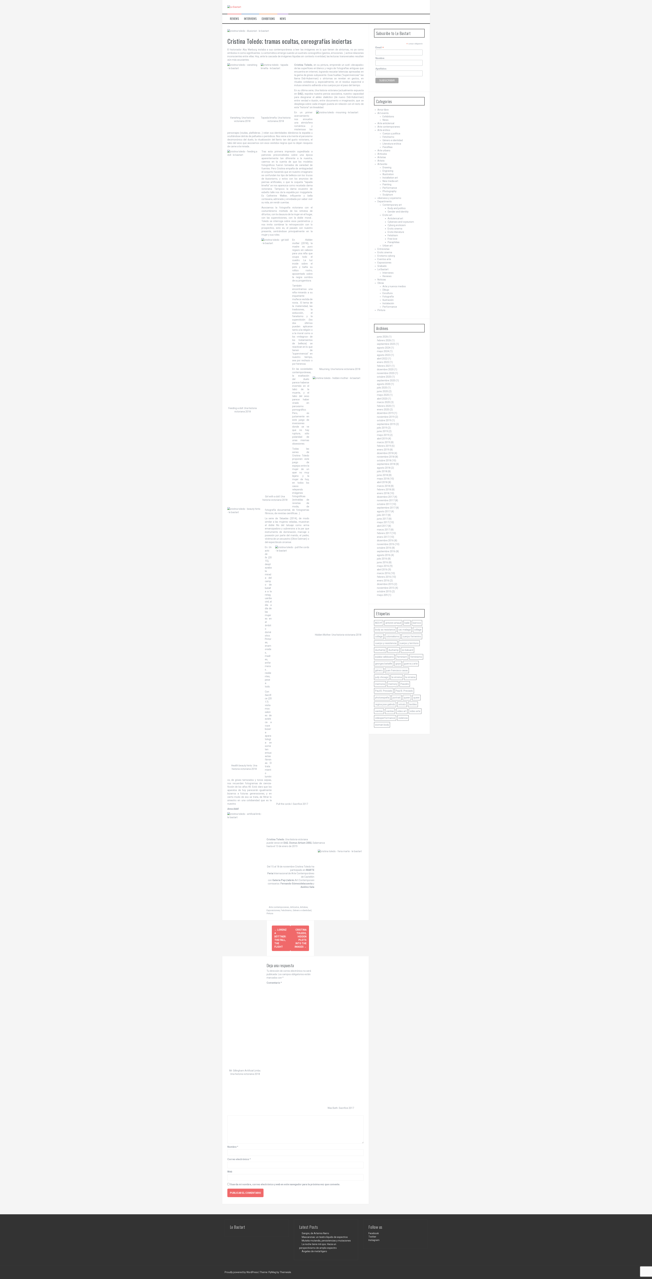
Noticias (381, 279)
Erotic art (387, 215)
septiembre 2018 (386, 464)
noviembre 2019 (385, 416)
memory (392, 684)
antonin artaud (393, 622)
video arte (415, 711)
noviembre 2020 (385, 373)
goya (398, 663)
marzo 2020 (383, 402)
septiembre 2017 (386, 507)
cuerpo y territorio (409, 643)
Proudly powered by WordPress (242, 1272)
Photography (389, 191)
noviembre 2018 (385, 456)
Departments (384, 201)
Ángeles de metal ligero (314, 1251)
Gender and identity (398, 211)
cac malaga (404, 629)
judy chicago (381, 677)
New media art (390, 181)
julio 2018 (382, 471)
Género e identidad (302, 910)
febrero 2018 (384, 489)
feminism (402, 656)
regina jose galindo (385, 704)
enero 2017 (383, 537)
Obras (380, 283)
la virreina (397, 677)
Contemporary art (392, 204)
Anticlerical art (395, 218)
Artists (381, 160)
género (379, 670)
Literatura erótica (392, 143)
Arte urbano (383, 150)
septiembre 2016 (386, 551)
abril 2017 (382, 526)
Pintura (270, 913)
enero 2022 (383, 362)
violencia (403, 718)
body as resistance (385, 629)
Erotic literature (396, 232)
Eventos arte (384, 259)
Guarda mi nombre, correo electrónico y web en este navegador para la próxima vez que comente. (285, 1184)
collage (418, 629)
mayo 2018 (383, 478)
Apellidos (380, 68)
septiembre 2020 (386, 380)
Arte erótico (383, 130)
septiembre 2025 (386, 344)
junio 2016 (382, 562)
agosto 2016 (383, 555)
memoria (380, 684)
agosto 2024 (383, 347)
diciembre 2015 (385, 584)
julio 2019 (382, 427)
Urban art (388, 245)
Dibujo (386, 289)
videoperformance (385, 718)
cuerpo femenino (412, 636)
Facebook (373, 1233)
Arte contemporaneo (279, 907)
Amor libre (383, 109)
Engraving (388, 171)
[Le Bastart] (234, 6)
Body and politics (397, 208)
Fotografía (388, 296)
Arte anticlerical (385, 123)
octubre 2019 (384, 420)
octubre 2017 (384, 504)
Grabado (382, 266)
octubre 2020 (384, 376)
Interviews (250, 19)
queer (407, 697)
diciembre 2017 (385, 496)
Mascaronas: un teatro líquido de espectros (325, 1237)
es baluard (407, 650)
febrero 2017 (384, 533)
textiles (413, 704)
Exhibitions (268, 19)
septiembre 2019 (386, 424)
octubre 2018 (384, 460)
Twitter (372, 1236)
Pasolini (405, 684)
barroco (417, 622)
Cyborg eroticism (397, 225)
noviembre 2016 (385, 544)
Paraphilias (394, 242)
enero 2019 (383, 449)
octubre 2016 (384, 547)
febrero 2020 (384, 406)
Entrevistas (383, 249)
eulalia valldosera (384, 656)
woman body (382, 724)
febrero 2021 (384, 366)
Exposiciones (273, 910)
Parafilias (388, 147)
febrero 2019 (384, 446)
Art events (383, 113)
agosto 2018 (383, 467)
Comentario (274, 982)
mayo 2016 (383, 566)
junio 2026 (382, 336)
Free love (392, 238)
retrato (402, 704)
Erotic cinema (395, 228)
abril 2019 (382, 438)
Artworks (382, 164)
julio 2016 (382, 558)
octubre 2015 (384, 591)
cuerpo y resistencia (385, 643)
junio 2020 (382, 391)
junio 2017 (382, 518)
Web (229, 1171)
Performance (390, 187)
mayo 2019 (383, 435)
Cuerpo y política (391, 133)
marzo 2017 (383, 529)
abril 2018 (382, 482)
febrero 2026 (384, 340)
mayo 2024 (383, 351)
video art (401, 711)
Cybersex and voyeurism (401, 221)
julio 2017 (382, 515)
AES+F (378, 622)
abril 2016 (382, 569)
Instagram (373, 1240)
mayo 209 (382, 595)
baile (407, 622)
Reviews (234, 19)
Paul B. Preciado (383, 690)
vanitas (379, 711)
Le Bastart (382, 269)
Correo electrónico (239, 1159)
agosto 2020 (383, 384)
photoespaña (382, 697)
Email (379, 47)
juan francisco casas (397, 670)
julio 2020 (382, 387)
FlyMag (272, 1272)
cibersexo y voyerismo (389, 198)
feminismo (416, 656)
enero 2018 (383, 493)
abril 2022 (382, 358)
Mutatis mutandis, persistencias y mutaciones (326, 1240)
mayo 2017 (383, 522)
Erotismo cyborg (386, 255)
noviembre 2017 (385, 500)
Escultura (388, 293)
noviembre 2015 (385, 588)
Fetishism (393, 235)
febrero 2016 (384, 576)
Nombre (232, 1146)
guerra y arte (411, 663)
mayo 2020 (383, 395)
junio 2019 (382, 431)
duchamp (380, 650)
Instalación (388, 303)
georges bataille (383, 663)
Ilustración (388, 300)
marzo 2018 (383, 486)
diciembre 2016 (385, 540)
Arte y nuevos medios (394, 286)
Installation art (390, 177)
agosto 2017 (383, 511)
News (283, 19)
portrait (397, 697)
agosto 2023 (383, 355)
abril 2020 (382, 398)
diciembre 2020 (385, 369)
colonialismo (392, 636)
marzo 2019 (383, 442)
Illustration (388, 174)
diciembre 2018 (385, 453)
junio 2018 (382, 475)
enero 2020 (383, 409)
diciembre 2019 (385, 413)
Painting (387, 184)
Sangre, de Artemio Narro (315, 1233)
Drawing (387, 167)
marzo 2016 (383, 573)
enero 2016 (383, 580)
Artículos (294, 907)
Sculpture (388, 194)
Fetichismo (286, 910)
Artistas (304, 907)
